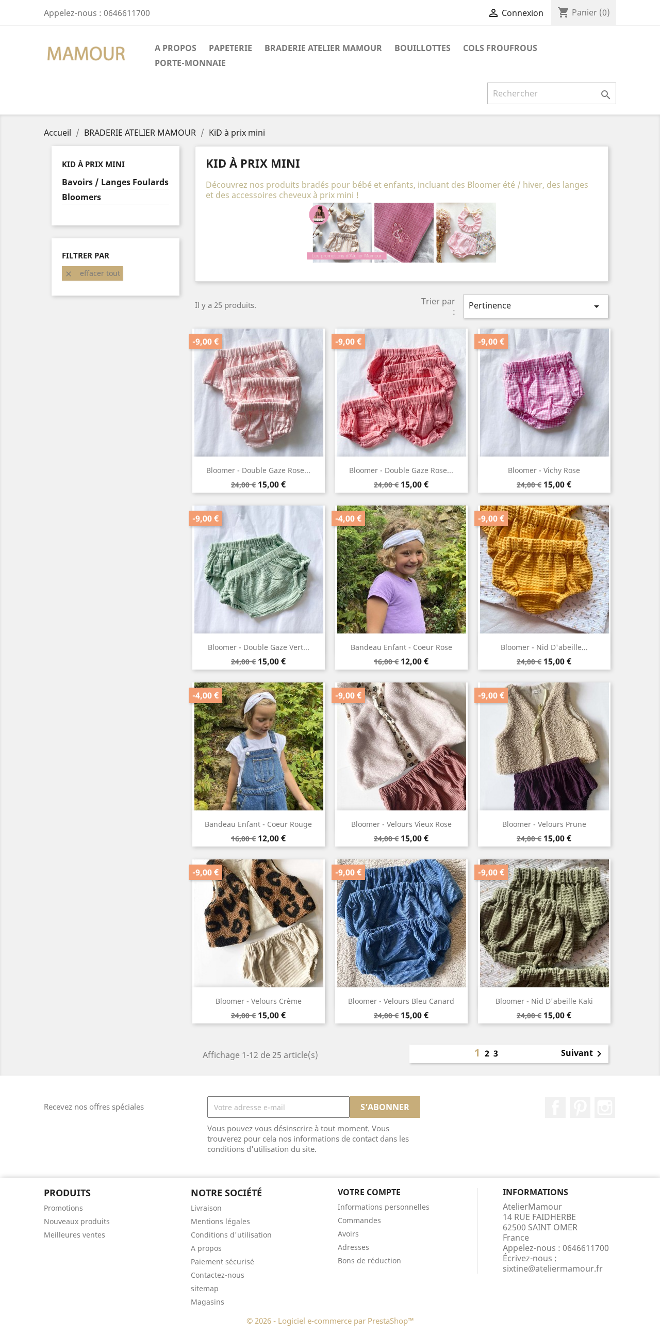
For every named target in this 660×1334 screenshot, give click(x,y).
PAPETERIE (230, 48)
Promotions (63, 1208)
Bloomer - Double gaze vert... (258, 647)
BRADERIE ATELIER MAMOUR (323, 48)
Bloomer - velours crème (259, 1001)
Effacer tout (92, 273)
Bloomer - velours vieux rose (401, 824)
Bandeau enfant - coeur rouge (258, 824)
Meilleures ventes (74, 1235)
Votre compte (369, 1192)
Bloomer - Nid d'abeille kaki (544, 1001)
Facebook (555, 1107)
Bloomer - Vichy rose (544, 470)
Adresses (353, 1247)
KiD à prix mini (93, 164)
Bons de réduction (369, 1260)
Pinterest (580, 1107)
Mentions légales (220, 1221)
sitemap (205, 1288)
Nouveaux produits (77, 1221)
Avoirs (348, 1234)
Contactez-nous (217, 1275)
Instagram (605, 1107)
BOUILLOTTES (422, 48)
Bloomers (81, 197)
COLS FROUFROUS (500, 48)
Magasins (207, 1302)
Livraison (206, 1208)
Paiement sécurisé (222, 1261)
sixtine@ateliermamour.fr (553, 1268)
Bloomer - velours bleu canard (401, 1001)
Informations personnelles (384, 1207)
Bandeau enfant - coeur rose (401, 647)
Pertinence (536, 306)
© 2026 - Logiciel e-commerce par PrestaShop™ (330, 1320)
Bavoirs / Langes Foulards (115, 182)
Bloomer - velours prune (544, 824)
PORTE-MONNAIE (190, 63)
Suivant (583, 1054)
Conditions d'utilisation (231, 1235)
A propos (175, 48)
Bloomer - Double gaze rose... (258, 470)
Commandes (359, 1220)
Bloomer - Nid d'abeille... (544, 647)
